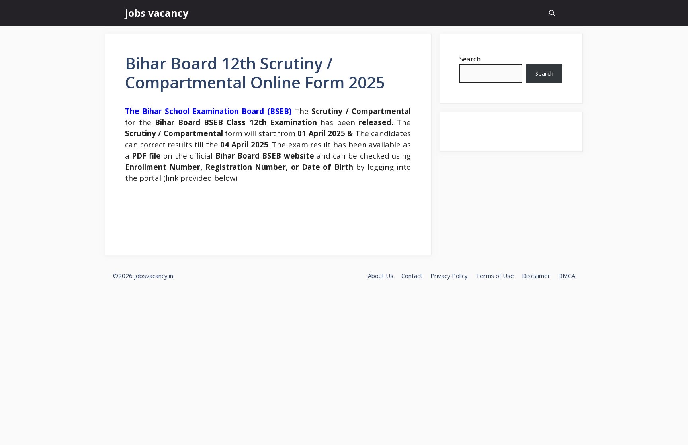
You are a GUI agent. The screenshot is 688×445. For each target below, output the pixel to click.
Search (470, 58)
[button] (552, 13)
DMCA (566, 276)
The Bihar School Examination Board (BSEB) (208, 111)
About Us (380, 276)
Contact (411, 276)
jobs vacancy (156, 13)
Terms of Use (495, 276)
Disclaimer (536, 276)
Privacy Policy (449, 276)
